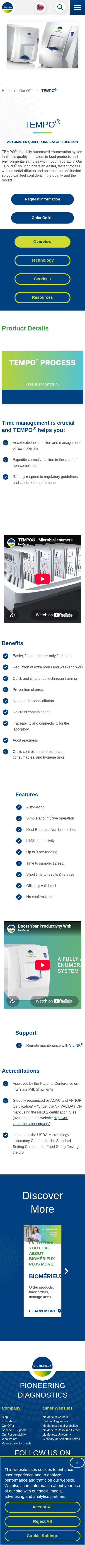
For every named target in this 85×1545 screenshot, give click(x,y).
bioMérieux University (57, 1434)
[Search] (60, 8)
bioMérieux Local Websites (60, 1425)
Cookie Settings (42, 1535)
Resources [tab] (42, 297)
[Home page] (7, 7)
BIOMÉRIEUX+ (48, 1276)
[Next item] (66, 1271)
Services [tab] (42, 279)
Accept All (42, 1507)
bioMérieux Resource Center (61, 1430)
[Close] (77, 1463)
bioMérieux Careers (55, 1417)
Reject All (42, 1521)
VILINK (76, 1045)
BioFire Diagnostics (55, 1421)
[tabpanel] (42, 744)
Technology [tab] (42, 260)
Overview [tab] (42, 241)
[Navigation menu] (77, 7)
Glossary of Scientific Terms (61, 1439)
